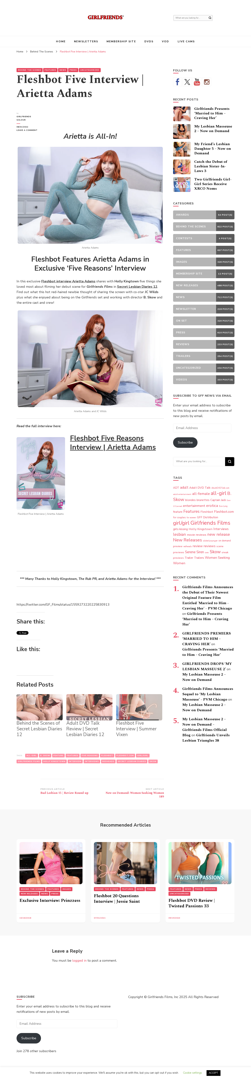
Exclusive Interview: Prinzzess (49, 900)
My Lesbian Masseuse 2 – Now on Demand (213, 129)
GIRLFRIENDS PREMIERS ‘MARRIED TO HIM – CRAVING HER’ (206, 639)
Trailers (199, 558)
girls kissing (180, 529)
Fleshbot (107, 755)
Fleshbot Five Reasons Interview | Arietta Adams (113, 442)
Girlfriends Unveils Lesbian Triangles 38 (206, 737)
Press (73, 70)
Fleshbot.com (125, 755)
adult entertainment (182, 494)
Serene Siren (194, 552)
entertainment (194, 506)
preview (177, 546)
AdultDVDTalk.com (220, 488)
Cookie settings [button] (192, 1073)
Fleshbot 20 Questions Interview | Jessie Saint (117, 899)
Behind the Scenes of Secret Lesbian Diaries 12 (39, 729)
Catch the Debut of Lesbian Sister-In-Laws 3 (210, 166)
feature (58, 755)
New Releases (187, 540)
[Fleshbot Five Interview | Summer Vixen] (139, 707)
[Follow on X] (187, 81)
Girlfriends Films (29, 761)
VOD (165, 41)
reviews (210, 546)
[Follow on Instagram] (206, 81)
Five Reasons (90, 755)
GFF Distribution (207, 517)
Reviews (211, 889)
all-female (201, 493)
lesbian (179, 534)
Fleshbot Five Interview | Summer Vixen (136, 729)
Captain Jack (218, 500)
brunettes (203, 500)
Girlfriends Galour (24, 118)
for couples (179, 517)
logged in (79, 960)
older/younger (210, 540)
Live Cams (186, 41)
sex (207, 552)
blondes (190, 500)
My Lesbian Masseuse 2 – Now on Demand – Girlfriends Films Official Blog (204, 727)
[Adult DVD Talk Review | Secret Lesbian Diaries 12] (89, 707)
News (63, 70)
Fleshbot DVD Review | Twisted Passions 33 (191, 903)
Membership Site (121, 41)
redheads (108, 761)
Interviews (92, 761)
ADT (176, 488)
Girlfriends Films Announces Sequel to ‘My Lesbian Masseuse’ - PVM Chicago (207, 694)
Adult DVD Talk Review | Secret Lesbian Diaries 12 (85, 729)
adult (184, 487)
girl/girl (142, 755)
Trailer (189, 558)
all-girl (31, 755)
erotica (212, 505)
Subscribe (185, 442)
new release (218, 534)
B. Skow (45, 755)
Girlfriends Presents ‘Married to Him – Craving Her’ (212, 113)
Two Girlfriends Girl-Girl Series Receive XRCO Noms (213, 184)
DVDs (148, 41)
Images (66, 889)
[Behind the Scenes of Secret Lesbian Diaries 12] (40, 707)
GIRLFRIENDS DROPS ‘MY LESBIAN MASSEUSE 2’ (207, 666)
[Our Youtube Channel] (197, 81)
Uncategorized (89, 70)
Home (60, 41)
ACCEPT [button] (213, 1073)
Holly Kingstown (54, 761)
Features (50, 70)
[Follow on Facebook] (177, 81)
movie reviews (196, 535)
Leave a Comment (28, 130)
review (198, 546)
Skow (153, 761)
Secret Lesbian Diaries (132, 761)
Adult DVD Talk (200, 488)
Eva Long (223, 506)
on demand (224, 540)
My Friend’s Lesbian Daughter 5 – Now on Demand (212, 148)
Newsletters (86, 41)
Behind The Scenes (29, 70)
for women (191, 517)
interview (75, 761)
